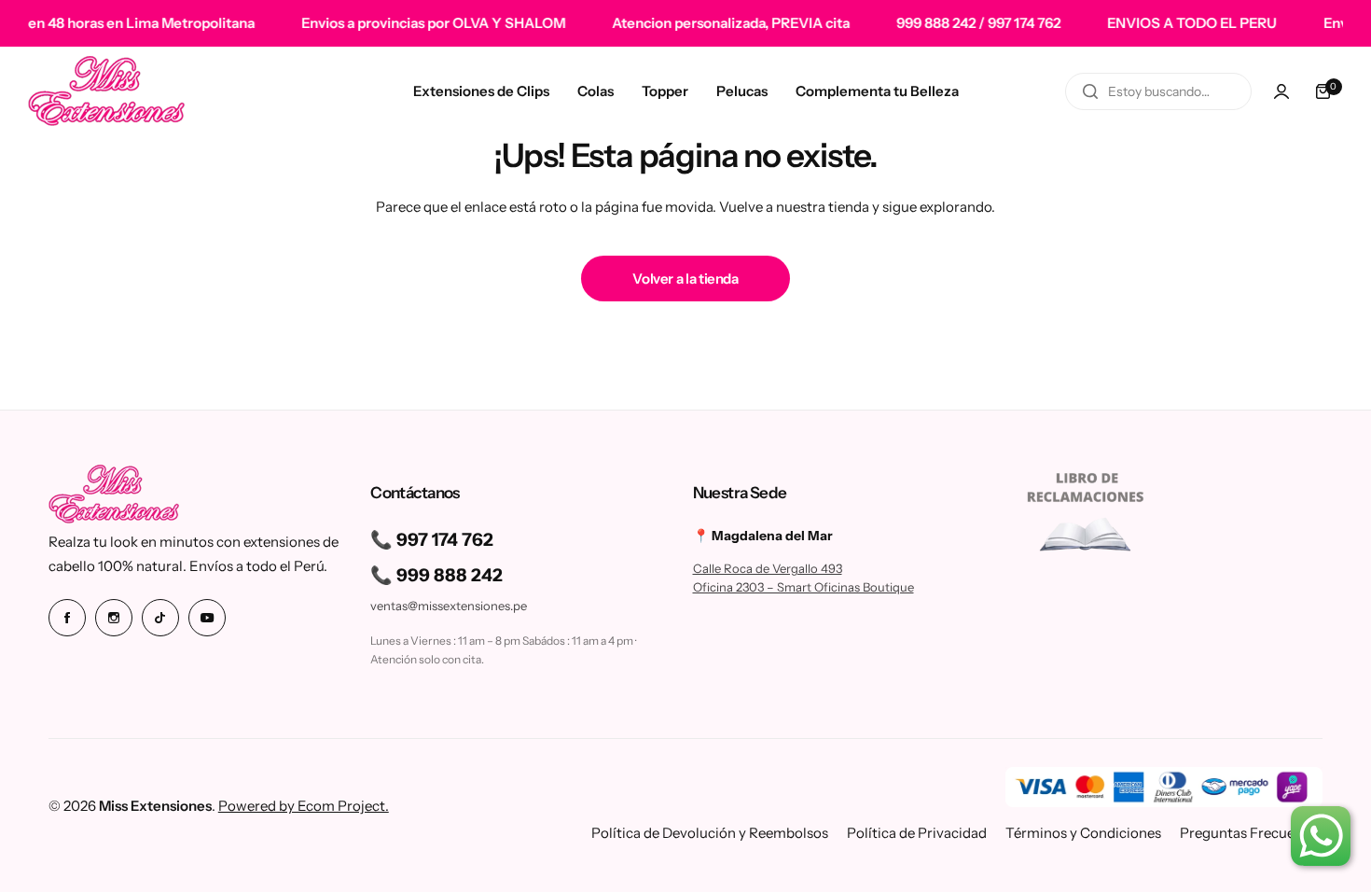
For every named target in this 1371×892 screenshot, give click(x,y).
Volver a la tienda (685, 278)
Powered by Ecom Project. (303, 806)
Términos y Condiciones (1083, 833)
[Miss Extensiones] (106, 91)
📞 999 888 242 (436, 575)
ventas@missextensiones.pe (448, 605)
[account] (1281, 91)
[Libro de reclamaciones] (1087, 516)
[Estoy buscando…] (1090, 91)
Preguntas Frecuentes (1251, 833)
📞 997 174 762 (431, 540)
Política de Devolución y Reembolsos (709, 833)
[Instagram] (113, 617)
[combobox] (1158, 91)
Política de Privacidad (917, 833)
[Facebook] (67, 617)
